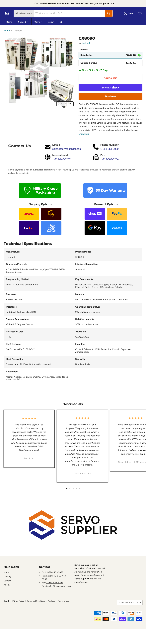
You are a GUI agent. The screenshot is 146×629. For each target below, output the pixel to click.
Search (6, 601)
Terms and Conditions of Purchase (41, 601)
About (6, 584)
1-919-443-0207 (61, 159)
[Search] (108, 13)
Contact (7, 580)
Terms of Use (63, 601)
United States (128, 602)
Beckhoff (86, 43)
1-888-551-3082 (109, 149)
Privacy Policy (18, 601)
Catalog (7, 576)
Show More (84, 134)
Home (7, 30)
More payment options (110, 96)
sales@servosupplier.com (67, 149)
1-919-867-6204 (109, 159)
